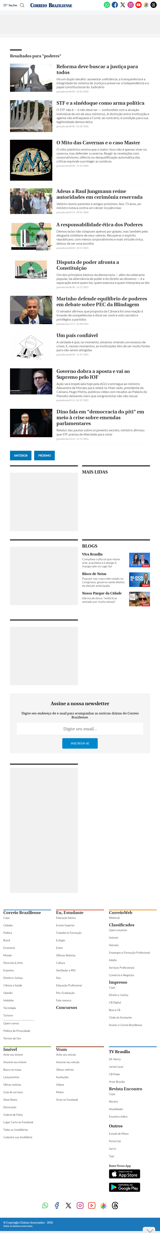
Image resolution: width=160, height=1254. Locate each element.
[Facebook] (115, 7)
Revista (113, 1101)
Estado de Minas (119, 1133)
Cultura (60, 962)
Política (7, 932)
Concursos (66, 1007)
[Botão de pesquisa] (21, 5)
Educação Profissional (69, 985)
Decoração (9, 1107)
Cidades (8, 925)
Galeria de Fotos (13, 1114)
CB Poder (114, 1074)
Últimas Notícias (66, 955)
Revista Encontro (125, 1089)
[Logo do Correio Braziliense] (51, 5)
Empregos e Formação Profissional (129, 952)
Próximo (44, 455)
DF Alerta (115, 1059)
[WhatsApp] (107, 7)
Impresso (118, 982)
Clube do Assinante (120, 1017)
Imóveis (113, 937)
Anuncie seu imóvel (14, 1062)
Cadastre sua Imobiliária (17, 1137)
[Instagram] (131, 7)
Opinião (7, 993)
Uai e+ (113, 1148)
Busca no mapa (12, 1069)
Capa (6, 917)
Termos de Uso (12, 1038)
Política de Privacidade (16, 1030)
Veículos (114, 945)
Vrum (61, 1049)
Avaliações (62, 1077)
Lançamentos (11, 1077)
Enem (59, 947)
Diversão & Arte (13, 962)
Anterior (21, 455)
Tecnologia (9, 1008)
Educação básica (66, 917)
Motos (60, 1092)
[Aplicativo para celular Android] (124, 1187)
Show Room (10, 1099)
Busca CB (114, 1010)
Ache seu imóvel (13, 1054)
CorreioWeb (120, 912)
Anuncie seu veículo (67, 1062)
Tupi (111, 1156)
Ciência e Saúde (12, 985)
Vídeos (60, 1084)
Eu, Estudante (69, 912)
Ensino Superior (65, 925)
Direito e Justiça (13, 978)
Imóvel (10, 1049)
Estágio (60, 940)
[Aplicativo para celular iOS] (124, 1174)
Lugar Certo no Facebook (18, 1122)
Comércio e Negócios (121, 975)
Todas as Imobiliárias (15, 1129)
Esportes (8, 970)
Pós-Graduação (65, 993)
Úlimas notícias (12, 1084)
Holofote (8, 1000)
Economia (9, 947)
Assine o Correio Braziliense (125, 1025)
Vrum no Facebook (67, 1099)
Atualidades (116, 1109)
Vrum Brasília (117, 1081)
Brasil (6, 940)
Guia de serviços (13, 1092)
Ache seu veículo (66, 1054)
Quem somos (11, 1023)
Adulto (113, 960)
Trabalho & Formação (68, 932)
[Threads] (153, 7)
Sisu (58, 978)
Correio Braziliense (22, 912)
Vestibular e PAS (66, 970)
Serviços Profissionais (122, 967)
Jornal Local (116, 1066)
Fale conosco (63, 1000)
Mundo (7, 955)
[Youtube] (138, 7)
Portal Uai (115, 1141)
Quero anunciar (118, 930)
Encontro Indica (118, 1116)
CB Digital (115, 1002)
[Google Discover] (146, 5)
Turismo (8, 1015)
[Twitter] (123, 7)
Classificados (121, 925)
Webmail (114, 917)
